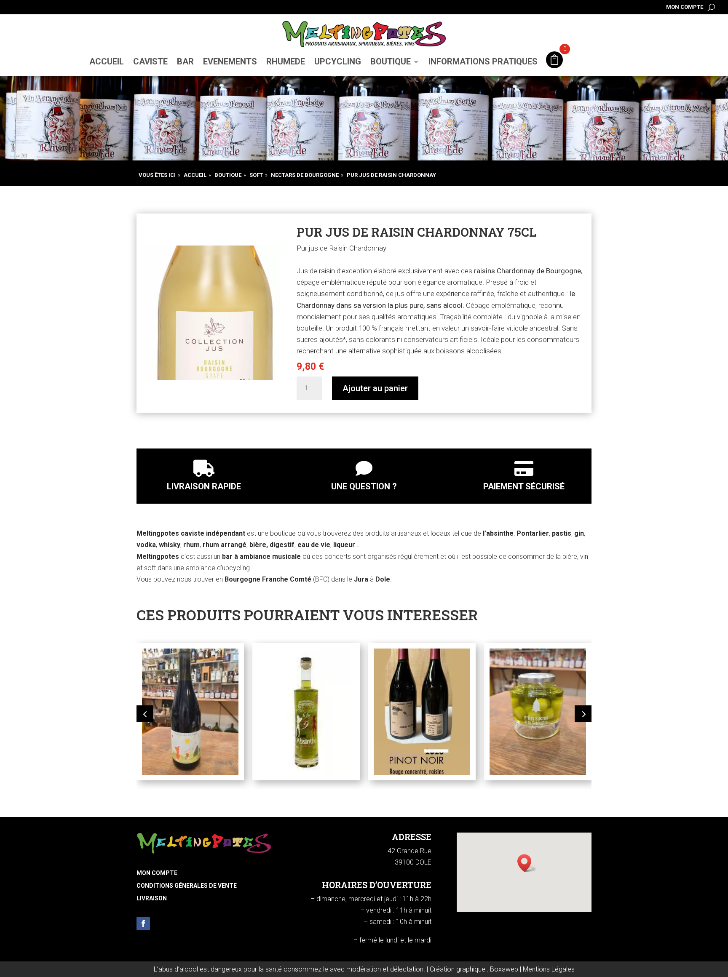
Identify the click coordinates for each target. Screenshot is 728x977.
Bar (185, 61)
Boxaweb (504, 969)
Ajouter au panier (375, 388)
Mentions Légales (549, 969)
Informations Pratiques (483, 61)
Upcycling (337, 61)
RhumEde (285, 61)
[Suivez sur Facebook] (143, 923)
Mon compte (684, 7)
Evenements (230, 61)
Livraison (151, 898)
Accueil (106, 61)
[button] (144, 713)
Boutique (390, 61)
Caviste (150, 61)
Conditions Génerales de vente (186, 886)
